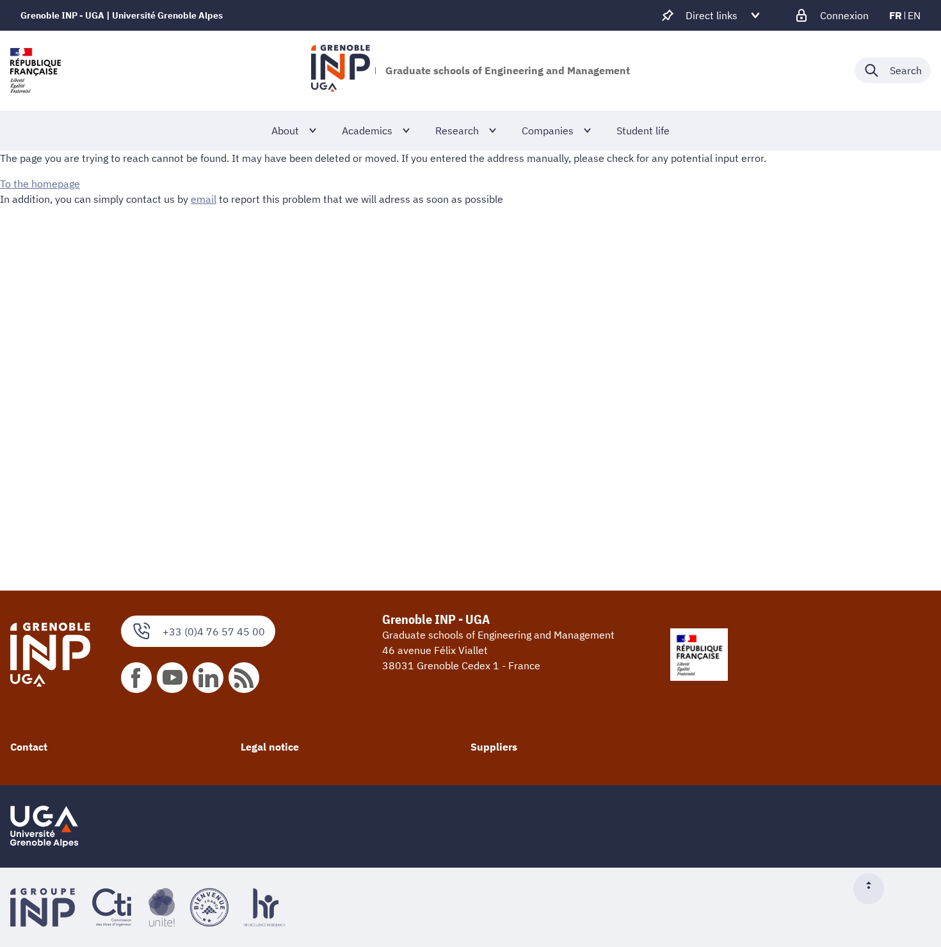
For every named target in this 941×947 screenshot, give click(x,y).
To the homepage (40, 183)
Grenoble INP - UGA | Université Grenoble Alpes (121, 15)
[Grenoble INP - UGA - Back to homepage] (340, 70)
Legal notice (270, 746)
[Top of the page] (873, 888)
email (203, 199)
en (914, 15)
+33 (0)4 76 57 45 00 (214, 631)
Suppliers (493, 746)
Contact (28, 746)
